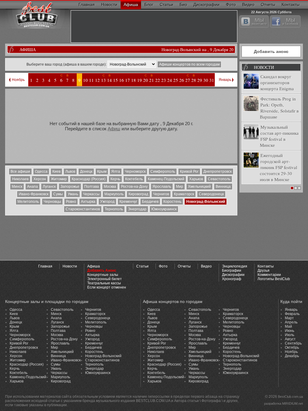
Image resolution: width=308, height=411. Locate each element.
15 (115, 80)
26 (181, 80)
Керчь (115, 179)
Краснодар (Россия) (89, 179)
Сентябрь (293, 343)
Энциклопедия (234, 266)
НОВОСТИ (264, 67)
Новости (109, 4)
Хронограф (231, 279)
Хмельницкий (199, 186)
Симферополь (162, 171)
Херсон (39, 179)
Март (289, 318)
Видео (248, 4)
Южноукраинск (164, 209)
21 (151, 80)
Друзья (263, 270)
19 (139, 80)
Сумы (58, 194)
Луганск (49, 186)
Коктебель (134, 179)
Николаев (20, 179)
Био (183, 4)
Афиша (131, 4)
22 (157, 80)
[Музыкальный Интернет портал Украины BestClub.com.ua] (37, 14)
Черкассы (91, 194)
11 (91, 80)
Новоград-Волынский (205, 201)
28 (193, 80)
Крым (101, 171)
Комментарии (269, 275)
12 (97, 80)
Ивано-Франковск (33, 194)
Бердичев (150, 201)
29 (199, 80)
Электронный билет (104, 279)
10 (85, 80)
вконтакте (259, 21)
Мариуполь (114, 194)
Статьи (166, 4)
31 (211, 80)
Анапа (32, 186)
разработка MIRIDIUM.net (283, 403)
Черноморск (135, 171)
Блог (148, 4)
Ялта (115, 171)
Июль (289, 335)
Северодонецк (211, 194)
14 (109, 80)
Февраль (292, 314)
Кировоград (138, 194)
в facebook (290, 21)
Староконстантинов (83, 209)
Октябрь (292, 347)
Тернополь (114, 209)
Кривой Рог (189, 171)
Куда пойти (291, 301)
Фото (231, 4)
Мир (179, 186)
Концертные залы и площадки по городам (46, 301)
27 (187, 80)
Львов (70, 171)
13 (103, 80)
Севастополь (219, 179)
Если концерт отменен (106, 287)
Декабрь (292, 356)
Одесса (41, 171)
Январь (225, 80)
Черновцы (52, 201)
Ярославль (161, 186)
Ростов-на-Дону (134, 186)
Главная (87, 4)
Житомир (59, 179)
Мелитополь (28, 201)
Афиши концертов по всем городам (189, 64)
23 (163, 80)
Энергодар (137, 209)
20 (145, 80)
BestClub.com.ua (290, 396)
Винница (223, 186)
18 (133, 80)
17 (127, 80)
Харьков (196, 179)
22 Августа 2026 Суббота (271, 11)
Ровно (71, 201)
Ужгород (107, 201)
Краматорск (184, 194)
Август (290, 339)
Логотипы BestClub (273, 279)
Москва (110, 186)
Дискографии (206, 4)
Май (288, 326)
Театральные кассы (104, 283)
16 (121, 80)
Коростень (172, 201)
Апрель (291, 322)
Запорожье (69, 186)
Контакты (291, 4)
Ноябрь (18, 80)
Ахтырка (88, 201)
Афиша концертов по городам (172, 301)
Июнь (289, 331)
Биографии (231, 270)
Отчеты (268, 4)
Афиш (114, 128)
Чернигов (161, 194)
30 (205, 80)
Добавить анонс (271, 51)
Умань (73, 194)
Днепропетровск (217, 171)
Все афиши (20, 171)
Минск (17, 186)
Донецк (86, 171)
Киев (56, 171)
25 (175, 80)
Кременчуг (128, 201)
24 (169, 80)
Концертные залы (102, 275)
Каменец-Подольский (166, 179)
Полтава (91, 186)
